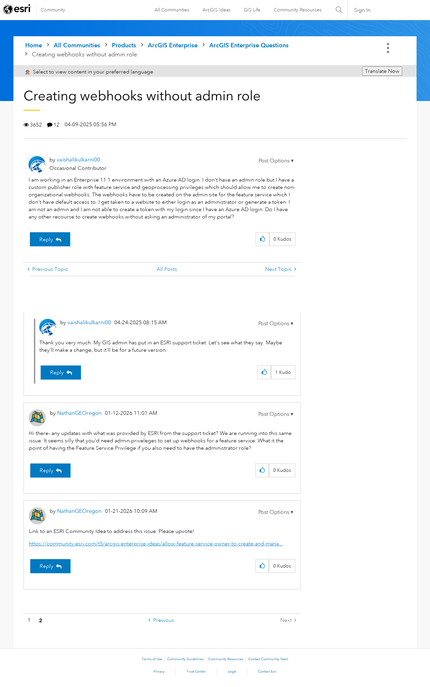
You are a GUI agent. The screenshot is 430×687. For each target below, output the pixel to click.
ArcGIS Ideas (216, 10)
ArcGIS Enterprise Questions (249, 45)
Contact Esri (267, 672)
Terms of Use (152, 659)
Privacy (159, 672)
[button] (276, 160)
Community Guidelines (185, 659)
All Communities (172, 10)
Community (53, 10)
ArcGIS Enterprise (173, 45)
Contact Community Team (268, 659)
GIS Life (252, 10)
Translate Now (382, 71)
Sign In (362, 10)
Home (33, 45)
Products (124, 45)
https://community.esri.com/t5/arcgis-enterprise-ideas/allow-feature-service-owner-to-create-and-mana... (156, 543)
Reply (46, 239)
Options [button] (389, 48)
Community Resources (297, 10)
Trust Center (196, 672)
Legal (232, 672)
